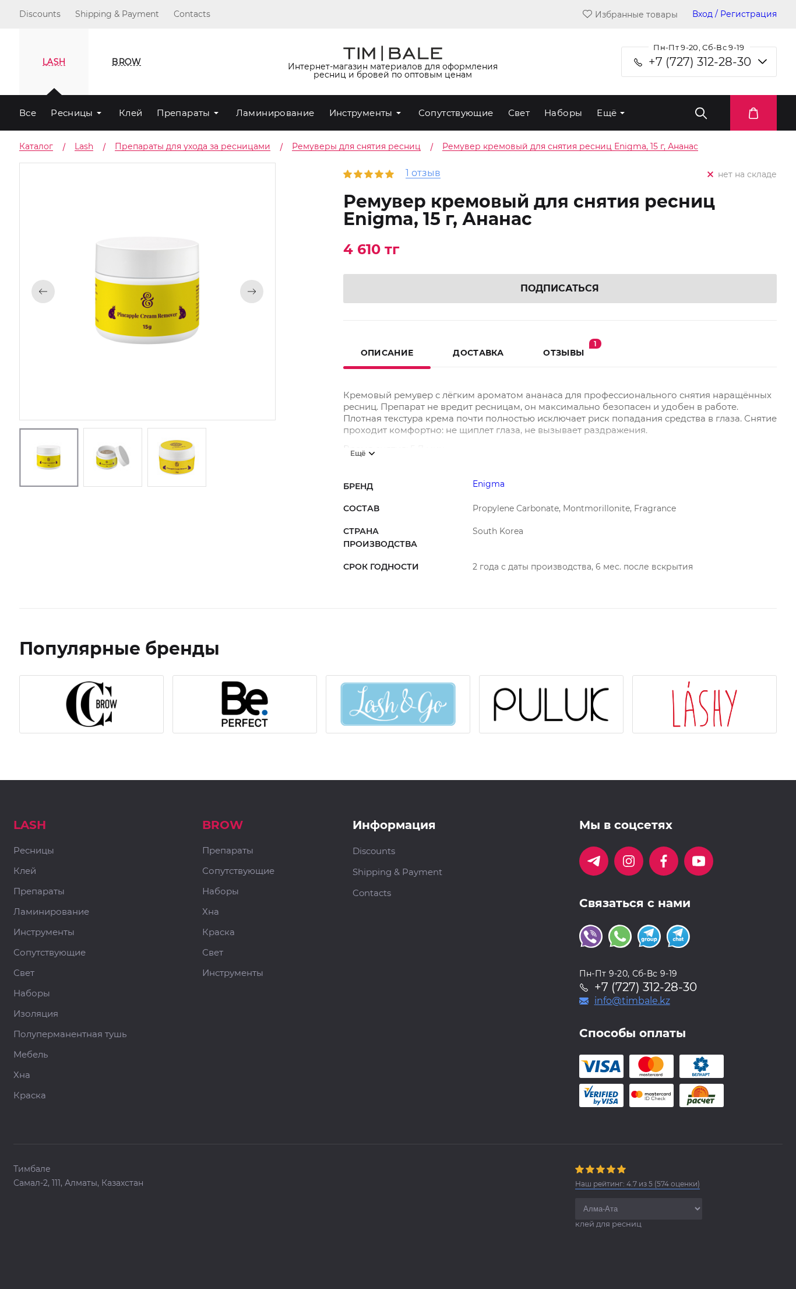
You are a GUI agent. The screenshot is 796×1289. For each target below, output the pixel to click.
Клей (131, 112)
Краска (29, 1095)
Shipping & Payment (117, 14)
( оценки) (637, 1183)
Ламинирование (275, 112)
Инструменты (361, 112)
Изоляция (35, 1014)
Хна (21, 1075)
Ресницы (72, 112)
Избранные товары (636, 14)
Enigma (489, 484)
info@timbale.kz (632, 1001)
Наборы (563, 112)
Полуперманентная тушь (69, 1034)
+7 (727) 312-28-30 (700, 62)
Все (27, 112)
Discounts (40, 14)
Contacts (192, 14)
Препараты (183, 112)
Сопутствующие (456, 112)
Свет (519, 112)
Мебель (30, 1055)
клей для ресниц (608, 1223)
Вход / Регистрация (734, 14)
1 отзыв (423, 173)
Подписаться (559, 288)
